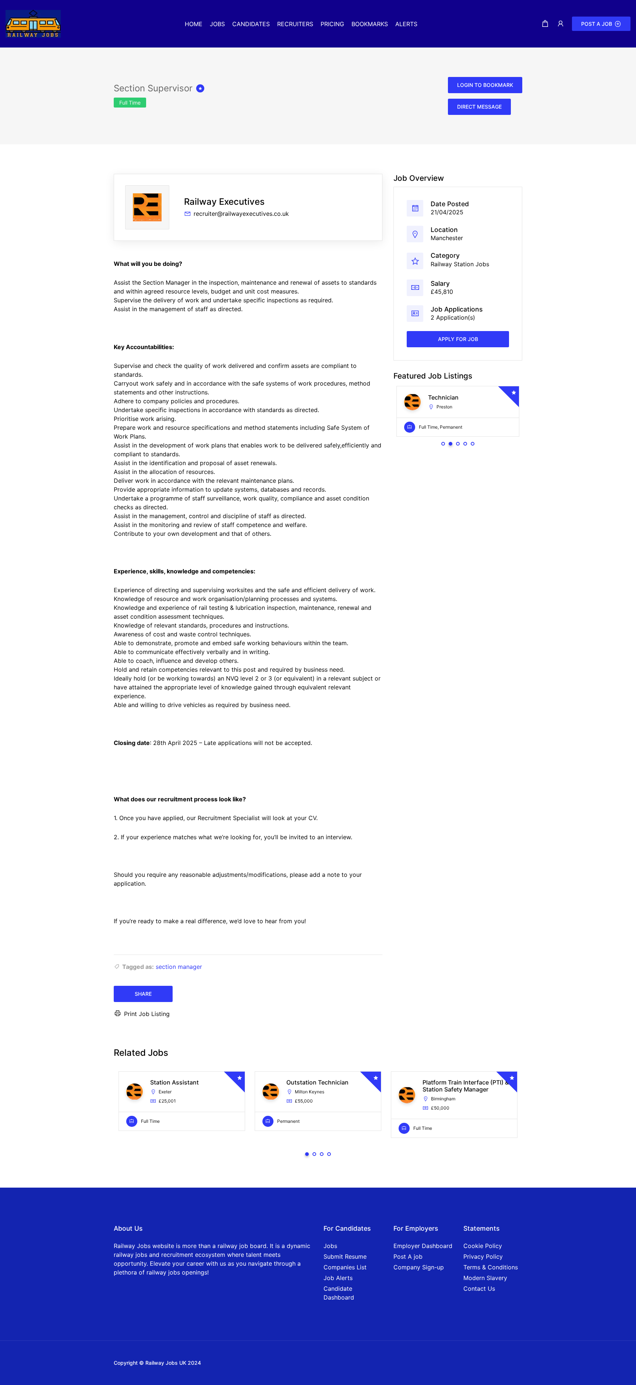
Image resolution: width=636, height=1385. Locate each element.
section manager (179, 966)
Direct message (479, 106)
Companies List (345, 1267)
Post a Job (596, 24)
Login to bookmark (485, 85)
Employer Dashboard (422, 1245)
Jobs (330, 1245)
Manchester (447, 238)
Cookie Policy (482, 1245)
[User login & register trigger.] (560, 24)
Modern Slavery (485, 1278)
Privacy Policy (483, 1256)
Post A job (408, 1256)
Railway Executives (224, 201)
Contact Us (479, 1288)
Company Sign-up (418, 1267)
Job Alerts (338, 1278)
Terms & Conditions (490, 1267)
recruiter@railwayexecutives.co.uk (241, 213)
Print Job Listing (147, 1013)
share (143, 994)
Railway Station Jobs (460, 263)
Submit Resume (345, 1256)
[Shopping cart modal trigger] (545, 24)
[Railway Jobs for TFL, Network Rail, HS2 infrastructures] (33, 23)
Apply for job (458, 339)
